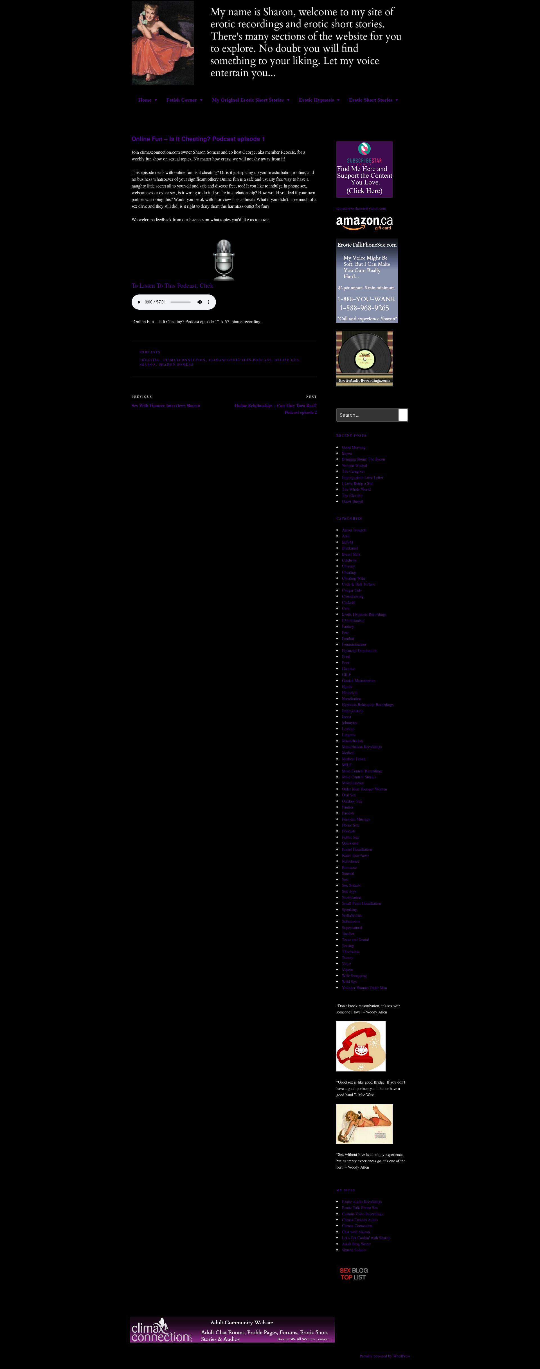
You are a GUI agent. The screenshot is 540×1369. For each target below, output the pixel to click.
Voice (346, 963)
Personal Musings (356, 819)
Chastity (348, 566)
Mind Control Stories (359, 777)
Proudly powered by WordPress (385, 1356)
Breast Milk (351, 554)
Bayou (347, 453)
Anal (346, 536)
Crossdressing (353, 596)
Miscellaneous (353, 782)
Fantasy (348, 626)
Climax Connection (357, 1225)
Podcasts (150, 352)
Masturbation (352, 740)
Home (144, 100)
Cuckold (348, 602)
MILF (347, 764)
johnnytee (349, 722)
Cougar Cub (351, 590)
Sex (345, 879)
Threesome (350, 951)
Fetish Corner (181, 100)
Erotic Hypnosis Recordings (364, 614)
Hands (347, 686)
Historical (349, 692)
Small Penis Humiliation (361, 903)
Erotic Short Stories (370, 100)
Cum (346, 608)
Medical (348, 752)
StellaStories (352, 915)
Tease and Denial (355, 939)
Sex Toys (349, 891)
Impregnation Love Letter (362, 477)
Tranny (347, 957)
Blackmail (350, 548)
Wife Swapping (354, 975)
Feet (345, 632)
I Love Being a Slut (358, 483)
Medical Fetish (353, 758)
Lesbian (348, 728)
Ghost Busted (352, 501)
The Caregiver (353, 471)
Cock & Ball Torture (358, 584)
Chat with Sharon (356, 1231)
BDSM (347, 542)
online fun (287, 360)
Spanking (349, 909)
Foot (345, 662)
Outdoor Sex (352, 801)
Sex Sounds (351, 885)
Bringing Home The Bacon (363, 459)
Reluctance (350, 861)
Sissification (351, 897)
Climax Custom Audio (360, 1219)
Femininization (354, 644)
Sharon (148, 364)
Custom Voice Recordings (362, 1213)
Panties (347, 807)
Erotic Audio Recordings (362, 1201)
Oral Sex (349, 795)
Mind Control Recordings (362, 771)
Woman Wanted (354, 465)
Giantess (348, 668)
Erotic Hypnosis (316, 100)
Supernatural (352, 927)
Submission (351, 921)
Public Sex (350, 837)
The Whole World (356, 489)
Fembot (348, 638)
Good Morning (354, 447)
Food (346, 656)
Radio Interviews (355, 855)
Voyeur (347, 969)
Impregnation (352, 710)
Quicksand (350, 843)
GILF (346, 674)
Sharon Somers (176, 364)
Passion (348, 813)
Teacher (348, 933)
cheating (150, 360)
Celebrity (349, 560)
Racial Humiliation (357, 849)
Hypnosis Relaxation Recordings (367, 704)
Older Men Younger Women (364, 789)
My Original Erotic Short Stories (248, 100)
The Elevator (352, 495)
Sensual (348, 873)
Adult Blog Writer (356, 1244)
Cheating (349, 572)
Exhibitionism (353, 620)
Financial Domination (359, 650)
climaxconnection (184, 360)
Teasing (348, 945)
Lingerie (349, 734)
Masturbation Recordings (362, 746)
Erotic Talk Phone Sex (360, 1207)
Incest (346, 716)
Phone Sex (350, 825)
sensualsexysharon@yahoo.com (361, 208)
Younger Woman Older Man (364, 987)
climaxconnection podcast (240, 360)
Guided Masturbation (358, 680)
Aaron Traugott (354, 530)
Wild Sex (349, 981)
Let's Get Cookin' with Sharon (366, 1237)
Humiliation (351, 698)
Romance (349, 867)
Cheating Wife (353, 578)
